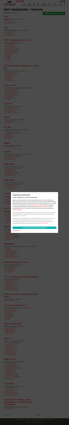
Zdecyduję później (16, 230)
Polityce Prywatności (43, 206)
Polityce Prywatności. (44, 223)
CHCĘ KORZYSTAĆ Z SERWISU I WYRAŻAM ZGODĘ (34, 227)
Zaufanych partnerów (35, 205)
